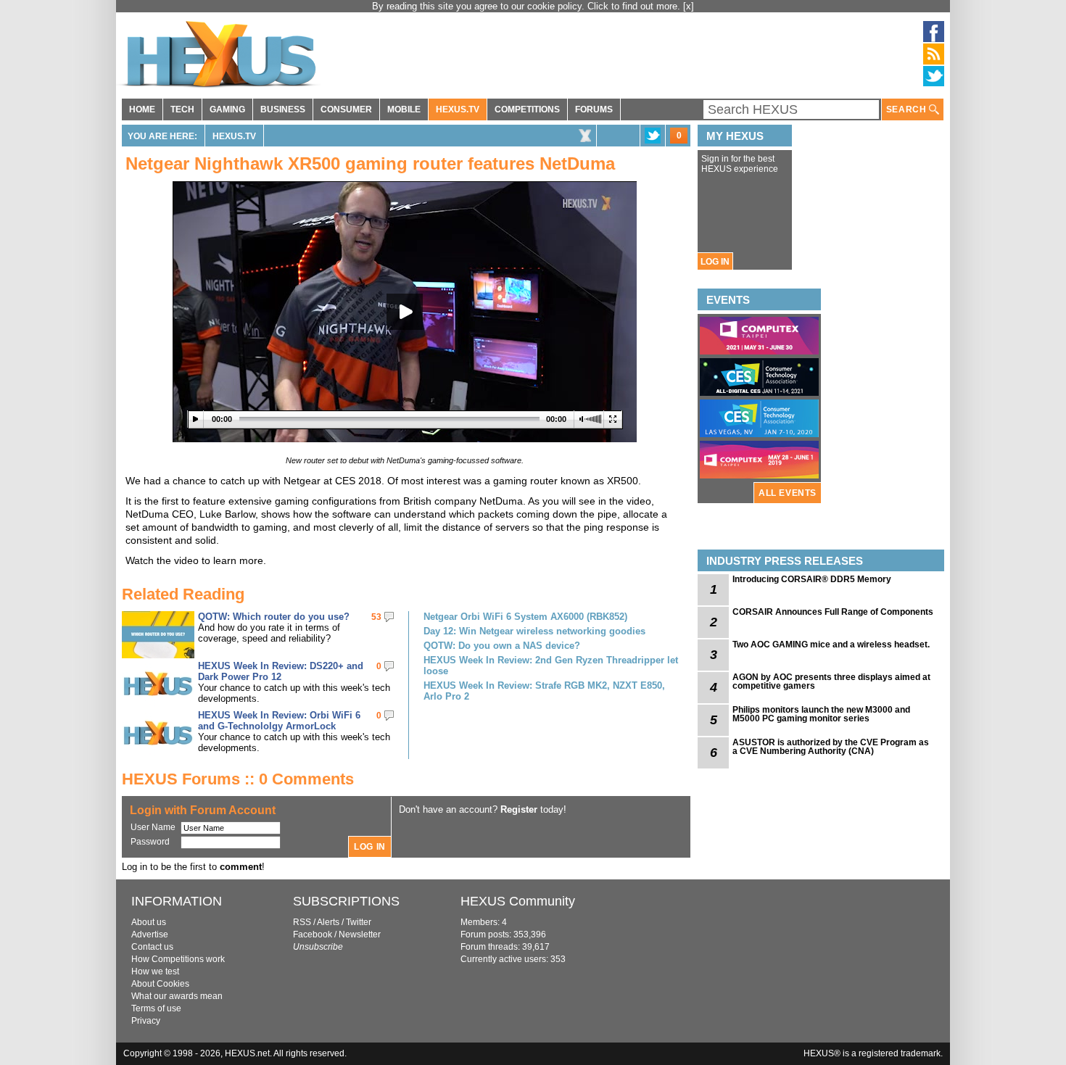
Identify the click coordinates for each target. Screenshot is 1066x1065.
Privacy (145, 1021)
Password (150, 842)
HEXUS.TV (457, 109)
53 (376, 617)
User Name (153, 827)
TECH (182, 109)
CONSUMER (346, 109)
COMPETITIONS (527, 109)
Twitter (358, 922)
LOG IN (715, 262)
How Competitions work (178, 959)
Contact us (152, 947)
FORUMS (594, 109)
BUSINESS (282, 109)
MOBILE (404, 109)
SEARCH (907, 109)
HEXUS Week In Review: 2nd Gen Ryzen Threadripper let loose (550, 665)
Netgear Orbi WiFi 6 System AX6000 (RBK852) (525, 616)
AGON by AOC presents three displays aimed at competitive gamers (831, 681)
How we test (155, 971)
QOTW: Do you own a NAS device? (501, 645)
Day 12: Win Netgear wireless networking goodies (534, 631)
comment (241, 866)
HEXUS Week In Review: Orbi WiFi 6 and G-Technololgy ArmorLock (279, 721)
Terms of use (156, 1008)
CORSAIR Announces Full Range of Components (832, 612)
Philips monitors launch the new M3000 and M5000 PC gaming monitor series (821, 714)
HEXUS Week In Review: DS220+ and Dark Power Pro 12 (280, 671)
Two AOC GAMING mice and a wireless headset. (831, 644)
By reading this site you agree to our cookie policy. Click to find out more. (527, 6)
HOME (142, 109)
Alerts (328, 922)
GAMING (227, 109)
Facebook (312, 934)
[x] (688, 6)
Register (518, 809)
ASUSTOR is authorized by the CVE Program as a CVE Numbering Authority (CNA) (830, 746)
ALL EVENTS (788, 493)
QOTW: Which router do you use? (274, 616)
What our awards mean (177, 996)
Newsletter (360, 934)
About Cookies (160, 984)
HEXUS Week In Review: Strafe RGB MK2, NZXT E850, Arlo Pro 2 (544, 691)
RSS (302, 922)
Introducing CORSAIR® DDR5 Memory (811, 579)
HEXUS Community (517, 901)
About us (148, 922)
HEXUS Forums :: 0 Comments (238, 779)
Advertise (149, 934)
